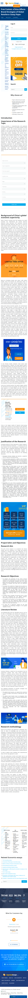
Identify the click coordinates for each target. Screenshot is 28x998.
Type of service (5, 160)
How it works (5, 977)
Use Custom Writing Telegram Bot (15, 964)
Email (12, 27)
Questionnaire (12, 924)
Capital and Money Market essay (10, 867)
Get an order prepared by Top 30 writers (7, 525)
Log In (18, 38)
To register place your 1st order (19, 48)
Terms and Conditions (5, 992)
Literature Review (7, 81)
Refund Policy (20, 992)
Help (20, 412)
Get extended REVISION (6, 516)
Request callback (14, 345)
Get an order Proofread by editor (21, 516)
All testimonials (14, 944)
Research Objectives (7, 77)
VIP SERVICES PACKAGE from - (14, 533)
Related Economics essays (7, 88)
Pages (3, 181)
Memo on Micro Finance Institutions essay (12, 863)
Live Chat (19, 354)
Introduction (7, 32)
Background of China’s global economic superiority (7, 58)
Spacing (3, 191)
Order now (16, 6)
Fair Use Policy (4, 994)
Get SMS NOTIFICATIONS (14, 516)
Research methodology (8, 84)
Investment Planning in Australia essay (11, 862)
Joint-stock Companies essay (9, 873)
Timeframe (4, 186)
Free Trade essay (6, 872)
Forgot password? (19, 47)
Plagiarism (11, 983)
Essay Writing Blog (20, 980)
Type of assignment (6, 165)
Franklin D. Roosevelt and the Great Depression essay (15, 878)
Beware (13, 980)
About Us (11, 977)
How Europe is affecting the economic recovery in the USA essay (15, 869)
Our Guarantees (18, 977)
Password (13, 32)
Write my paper (20, 409)
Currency (4, 197)
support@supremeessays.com (14, 348)
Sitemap (9, 994)
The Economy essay (7, 860)
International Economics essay (10, 865)
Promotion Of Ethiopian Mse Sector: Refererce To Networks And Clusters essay (14, 876)
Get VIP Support (21, 525)
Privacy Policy (13, 992)
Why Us (24, 977)
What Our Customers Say (14, 913)
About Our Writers (6, 980)
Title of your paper (6, 171)
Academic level (5, 176)
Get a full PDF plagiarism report (14, 525)
